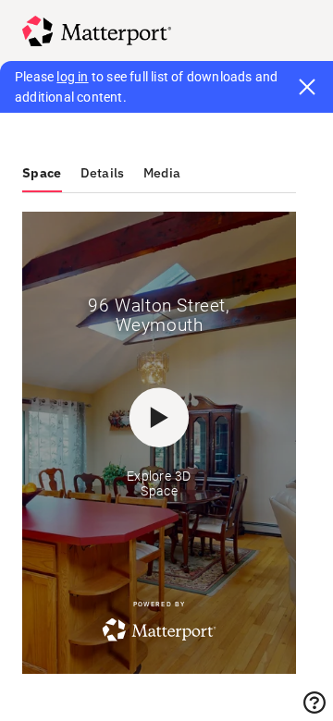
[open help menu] (314, 702)
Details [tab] (102, 173)
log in (72, 76)
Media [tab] (162, 173)
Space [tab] (42, 173)
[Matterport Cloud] (96, 31)
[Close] (307, 87)
